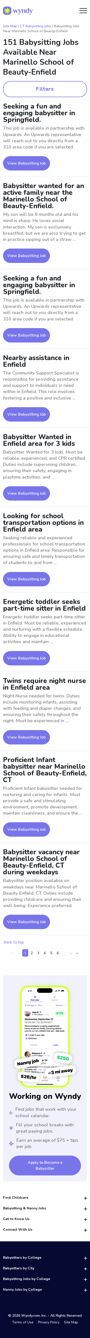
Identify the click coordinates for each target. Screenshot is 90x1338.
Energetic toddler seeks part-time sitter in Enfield (44, 605)
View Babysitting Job (26, 163)
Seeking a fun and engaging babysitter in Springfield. (39, 113)
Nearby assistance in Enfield (36, 361)
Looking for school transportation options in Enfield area (43, 523)
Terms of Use (23, 1322)
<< (12, 953)
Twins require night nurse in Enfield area (44, 684)
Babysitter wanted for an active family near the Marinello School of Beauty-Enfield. (43, 196)
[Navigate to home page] (18, 10)
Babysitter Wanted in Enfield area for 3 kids (39, 440)
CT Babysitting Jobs (35, 26)
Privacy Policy (49, 1322)
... (64, 953)
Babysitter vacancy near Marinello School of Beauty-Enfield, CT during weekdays (41, 862)
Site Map (10, 26)
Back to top (14, 942)
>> (77, 953)
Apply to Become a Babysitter (45, 1165)
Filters (45, 88)
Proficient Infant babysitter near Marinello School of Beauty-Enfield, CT (44, 770)
